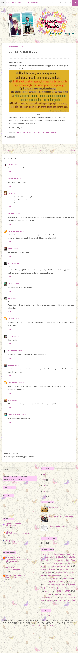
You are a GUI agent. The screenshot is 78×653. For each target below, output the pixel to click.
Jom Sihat (48, 572)
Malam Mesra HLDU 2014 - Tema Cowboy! (61, 517)
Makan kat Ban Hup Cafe (11, 577)
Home (2, 3)
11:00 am (13, 298)
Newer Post (5, 150)
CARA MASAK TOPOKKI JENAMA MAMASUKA (17, 534)
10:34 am (14, 400)
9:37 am (18, 214)
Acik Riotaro (12, 193)
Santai (72, 588)
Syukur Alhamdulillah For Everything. (15, 542)
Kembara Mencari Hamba (13, 557)
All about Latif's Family (58, 554)
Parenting (72, 582)
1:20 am (24, 415)
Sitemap (26, 3)
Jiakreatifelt (42, 627)
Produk (45, 585)
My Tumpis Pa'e (55, 581)
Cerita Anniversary (59, 560)
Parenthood (16, 3)
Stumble (46, 132)
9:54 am (22, 231)
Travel (61, 597)
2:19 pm (20, 351)
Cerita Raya (70, 560)
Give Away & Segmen (48, 569)
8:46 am (19, 179)
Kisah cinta (35, 3)
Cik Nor (10, 336)
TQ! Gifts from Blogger (48, 597)
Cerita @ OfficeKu (57, 557)
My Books (43, 582)
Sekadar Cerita (63, 590)
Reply (9, 172)
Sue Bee (10, 284)
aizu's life (11, 365)
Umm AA (10, 263)
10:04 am (16, 263)
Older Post (73, 150)
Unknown (11, 319)
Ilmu (7, 3)
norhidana (8, 532)
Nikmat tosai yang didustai (12, 569)
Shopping (57, 594)
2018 (44, 480)
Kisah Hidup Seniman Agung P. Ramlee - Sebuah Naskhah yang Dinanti (18, 560)
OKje (9, 400)
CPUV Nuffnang (48, 563)
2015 (44, 497)
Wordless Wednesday (65, 600)
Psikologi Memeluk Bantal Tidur (58, 526)
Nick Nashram (12, 351)
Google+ (38, 132)
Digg (54, 132)
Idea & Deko (67, 569)
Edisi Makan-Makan (60, 566)
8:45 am (14, 164)
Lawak (42, 579)
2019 (44, 474)
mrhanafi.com (9, 567)
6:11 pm (22, 383)
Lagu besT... (66, 575)
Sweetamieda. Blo (14, 383)
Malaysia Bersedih (67, 579)
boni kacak (11, 214)
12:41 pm (17, 319)
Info (73, 569)
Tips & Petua (67, 594)
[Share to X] (12, 137)
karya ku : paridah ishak (13, 524)
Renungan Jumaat (59, 588)
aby (9, 298)
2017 (44, 486)
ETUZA (7, 540)
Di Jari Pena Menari (36, 625)
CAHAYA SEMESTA (10, 525)
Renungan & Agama (16, 46)
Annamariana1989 (13, 231)
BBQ (68, 554)
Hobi (61, 569)
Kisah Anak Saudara (54, 575)
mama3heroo (12, 179)
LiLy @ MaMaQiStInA (14, 415)
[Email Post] (5, 136)
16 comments (30, 56)
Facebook (22, 132)
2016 (44, 491)
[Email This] (8, 137)
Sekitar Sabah (46, 594)
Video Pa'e (50, 600)
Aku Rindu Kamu (53, 507)
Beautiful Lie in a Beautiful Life (15, 576)
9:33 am (19, 193)
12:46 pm (16, 336)
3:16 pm (17, 365)
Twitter (30, 132)
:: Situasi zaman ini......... (23, 51)
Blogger (52, 625)
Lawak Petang (53, 578)
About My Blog (45, 554)
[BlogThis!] (10, 137)
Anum (10, 164)
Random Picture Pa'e (56, 585)
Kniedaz (10, 249)
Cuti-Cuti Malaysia (59, 563)
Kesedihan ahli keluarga (62, 572)
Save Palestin (49, 591)
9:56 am (16, 249)
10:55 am (16, 284)
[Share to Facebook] (14, 137)
